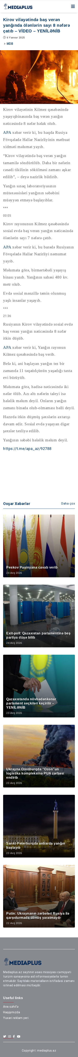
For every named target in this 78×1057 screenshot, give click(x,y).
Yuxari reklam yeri (15, 1018)
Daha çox (68, 503)
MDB (10, 43)
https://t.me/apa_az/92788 (27, 448)
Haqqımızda (11, 1012)
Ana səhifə (11, 1006)
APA (7, 132)
